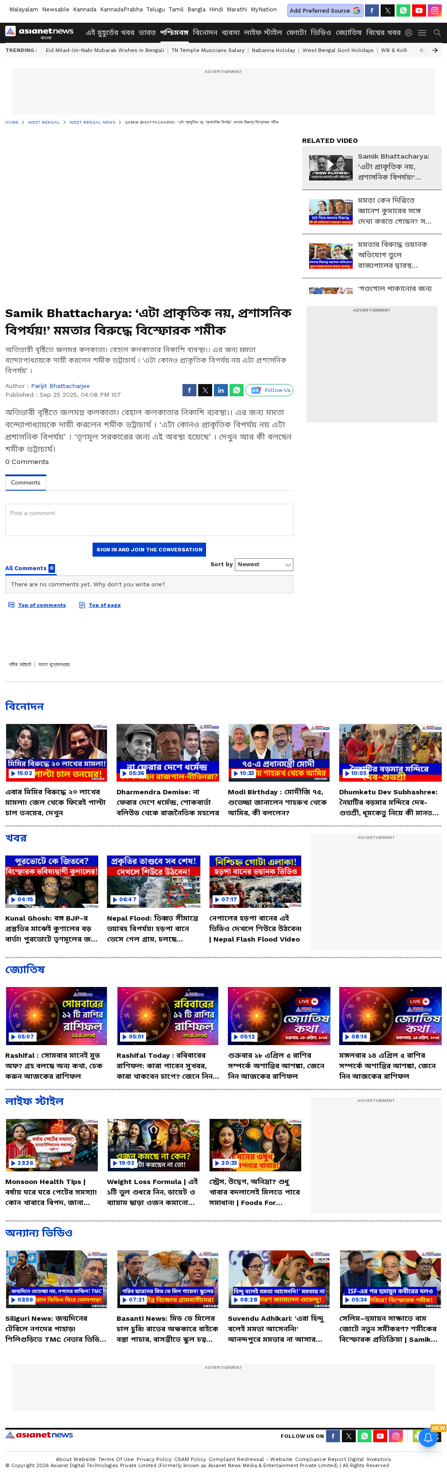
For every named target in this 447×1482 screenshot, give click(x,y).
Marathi (237, 9)
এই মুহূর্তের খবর (110, 32)
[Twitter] (388, 10)
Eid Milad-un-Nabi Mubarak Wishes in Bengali (105, 50)
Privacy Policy (154, 1459)
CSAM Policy (190, 1459)
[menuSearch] (437, 32)
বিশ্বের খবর (383, 32)
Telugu (155, 9)
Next (435, 50)
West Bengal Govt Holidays (338, 50)
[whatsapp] (403, 10)
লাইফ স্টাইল (263, 32)
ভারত (147, 32)
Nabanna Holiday (273, 50)
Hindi (216, 9)
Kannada (84, 9)
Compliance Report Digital (329, 1459)
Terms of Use (116, 1459)
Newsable (55, 9)
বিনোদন (205, 32)
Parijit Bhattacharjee (60, 385)
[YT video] (419, 10)
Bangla (196, 9)
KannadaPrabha (121, 9)
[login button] (410, 32)
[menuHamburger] (422, 33)
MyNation (264, 9)
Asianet (39, 1435)
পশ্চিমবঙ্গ (174, 32)
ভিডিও (321, 32)
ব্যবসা (231, 32)
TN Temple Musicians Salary (208, 50)
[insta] (435, 10)
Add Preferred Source (320, 10)
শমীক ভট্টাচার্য (20, 664)
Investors (379, 1459)
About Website (76, 1459)
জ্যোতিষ (349, 32)
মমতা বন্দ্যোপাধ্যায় (53, 664)
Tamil (176, 9)
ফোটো (296, 32)
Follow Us (278, 390)
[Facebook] (372, 10)
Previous (422, 50)
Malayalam (23, 9)
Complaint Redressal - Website (250, 1459)
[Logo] (42, 33)
